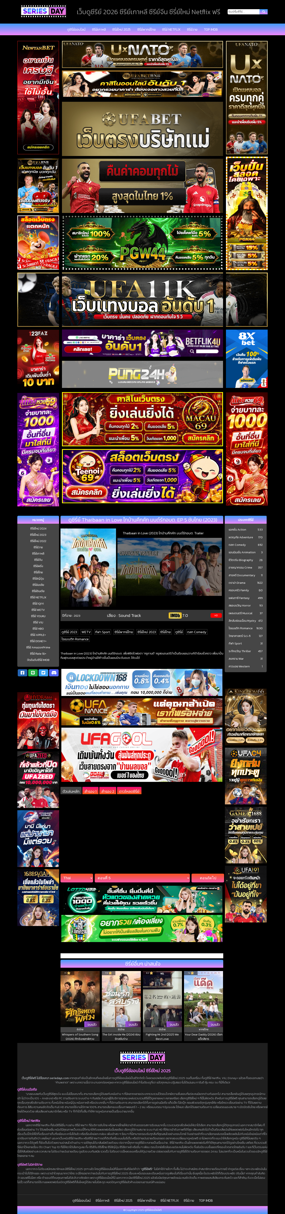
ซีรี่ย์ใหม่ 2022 (38, 541)
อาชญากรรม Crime (240, 568)
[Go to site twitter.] (43, 673)
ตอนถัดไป (208, 878)
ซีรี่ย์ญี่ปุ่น (38, 578)
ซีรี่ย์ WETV (38, 610)
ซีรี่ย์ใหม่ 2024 (38, 528)
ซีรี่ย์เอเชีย (38, 585)
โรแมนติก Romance (75, 639)
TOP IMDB (211, 29)
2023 (77, 616)
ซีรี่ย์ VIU (38, 622)
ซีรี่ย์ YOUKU (38, 616)
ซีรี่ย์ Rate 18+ (38, 654)
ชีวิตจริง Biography (241, 560)
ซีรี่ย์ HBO (38, 628)
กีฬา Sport (102, 631)
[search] (264, 11)
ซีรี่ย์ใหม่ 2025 (121, 29)
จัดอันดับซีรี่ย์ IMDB (38, 660)
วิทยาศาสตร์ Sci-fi (240, 636)
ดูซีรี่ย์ (179, 631)
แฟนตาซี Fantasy (239, 598)
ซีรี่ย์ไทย (38, 572)
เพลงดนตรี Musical (240, 613)
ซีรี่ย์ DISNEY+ (38, 641)
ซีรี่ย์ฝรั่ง (38, 566)
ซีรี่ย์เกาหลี (99, 29)
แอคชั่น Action (237, 530)
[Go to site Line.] (33, 673)
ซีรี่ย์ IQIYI (38, 603)
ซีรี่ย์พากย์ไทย (146, 29)
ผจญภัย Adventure (241, 537)
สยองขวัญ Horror (240, 606)
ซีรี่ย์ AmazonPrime (38, 647)
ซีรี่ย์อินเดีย (38, 591)
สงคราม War (236, 659)
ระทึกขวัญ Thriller (240, 651)
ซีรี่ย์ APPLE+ (38, 635)
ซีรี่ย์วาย (192, 29)
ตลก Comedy (196, 631)
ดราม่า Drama (237, 583)
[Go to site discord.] (53, 673)
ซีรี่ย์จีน (38, 560)
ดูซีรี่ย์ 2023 (69, 631)
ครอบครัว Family (239, 590)
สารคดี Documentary (242, 575)
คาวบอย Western (239, 666)
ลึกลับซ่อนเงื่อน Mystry (242, 621)
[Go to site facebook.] (22, 673)
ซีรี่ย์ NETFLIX (171, 29)
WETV (86, 631)
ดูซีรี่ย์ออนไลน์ (76, 29)
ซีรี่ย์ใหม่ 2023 (38, 535)
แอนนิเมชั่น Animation (242, 552)
